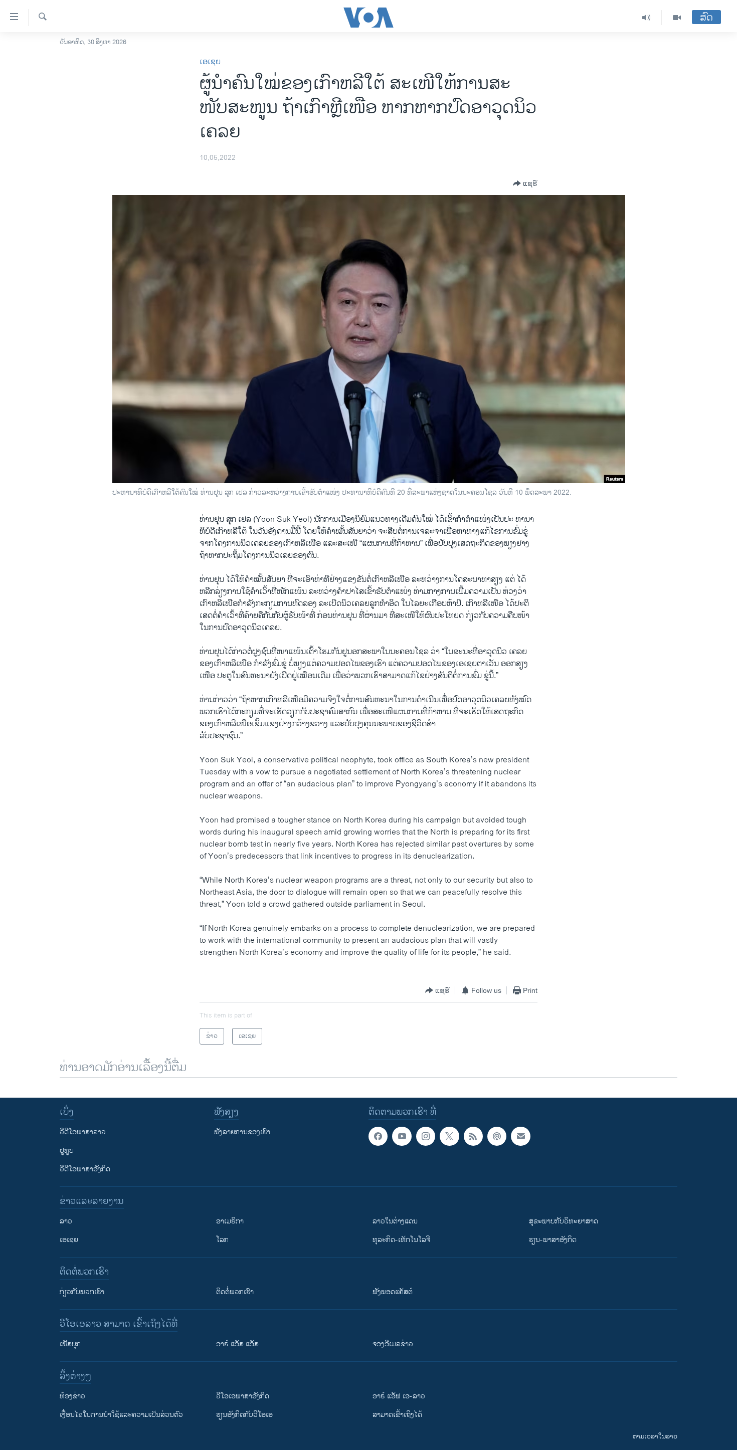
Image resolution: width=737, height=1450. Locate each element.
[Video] (677, 17)
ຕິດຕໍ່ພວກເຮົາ (235, 1292)
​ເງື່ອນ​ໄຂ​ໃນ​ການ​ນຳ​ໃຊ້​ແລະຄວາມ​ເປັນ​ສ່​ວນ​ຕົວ (121, 1414)
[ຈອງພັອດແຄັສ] (520, 1136)
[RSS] (473, 1136)
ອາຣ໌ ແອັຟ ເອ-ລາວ (399, 1396)
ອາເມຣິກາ (230, 1221)
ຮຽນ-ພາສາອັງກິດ (553, 1239)
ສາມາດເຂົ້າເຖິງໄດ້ (397, 1414)
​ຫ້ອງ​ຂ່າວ (72, 1396)
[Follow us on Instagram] (425, 1136)
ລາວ (66, 1221)
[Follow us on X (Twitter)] (449, 1136)
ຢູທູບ (67, 1150)
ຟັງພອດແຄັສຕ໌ (393, 1292)
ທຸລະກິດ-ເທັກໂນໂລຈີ (401, 1239)
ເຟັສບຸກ (70, 1344)
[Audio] (646, 17)
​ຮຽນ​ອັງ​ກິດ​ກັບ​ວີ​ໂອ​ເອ (244, 1414)
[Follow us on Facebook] (378, 1136)
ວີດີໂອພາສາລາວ (83, 1132)
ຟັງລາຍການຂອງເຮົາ (242, 1132)
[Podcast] (496, 1136)
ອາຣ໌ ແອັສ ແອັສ (237, 1344)
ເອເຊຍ (210, 62)
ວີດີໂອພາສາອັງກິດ (85, 1169)
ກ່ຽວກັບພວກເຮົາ (82, 1292)
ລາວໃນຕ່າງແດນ (395, 1221)
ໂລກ (222, 1239)
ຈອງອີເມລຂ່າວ (393, 1344)
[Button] (525, 183)
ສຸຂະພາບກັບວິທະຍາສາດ (563, 1221)
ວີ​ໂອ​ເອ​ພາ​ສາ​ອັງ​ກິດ (242, 1396)
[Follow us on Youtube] (401, 1136)
